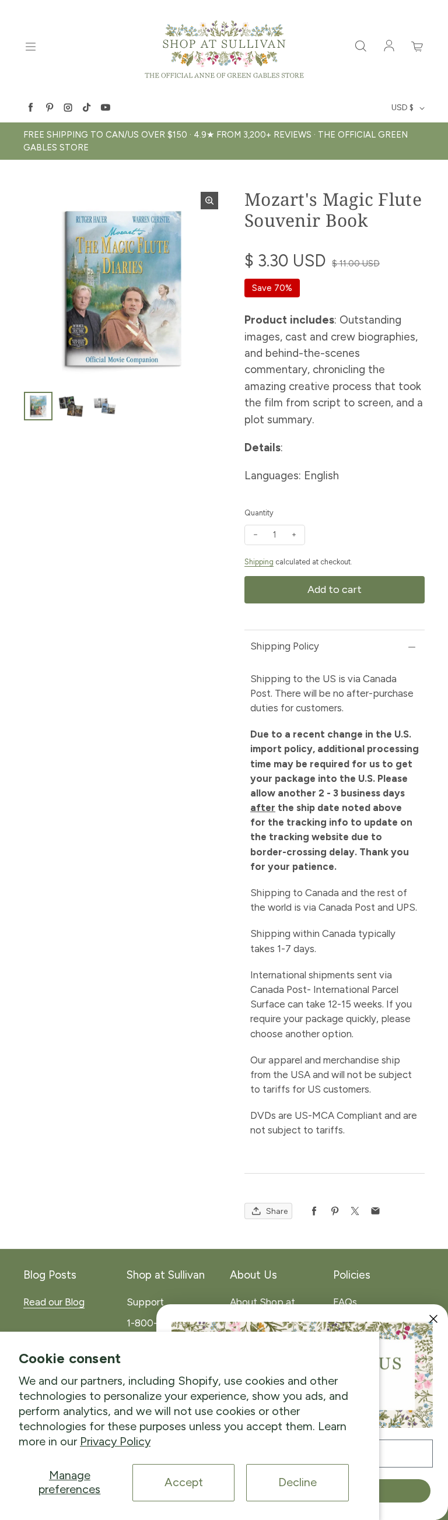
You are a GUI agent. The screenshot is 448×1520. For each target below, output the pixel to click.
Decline (297, 1482)
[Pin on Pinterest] (334, 1211)
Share (277, 1211)
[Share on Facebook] (314, 1211)
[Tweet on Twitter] (355, 1211)
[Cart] (418, 47)
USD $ (402, 108)
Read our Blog (54, 1302)
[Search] (361, 47)
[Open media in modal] (209, 200)
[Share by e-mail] (375, 1211)
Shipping (259, 561)
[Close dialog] (433, 1319)
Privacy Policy (115, 1441)
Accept (183, 1482)
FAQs (345, 1302)
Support (145, 1302)
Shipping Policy (284, 646)
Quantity (259, 512)
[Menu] (30, 47)
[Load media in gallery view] (38, 406)
